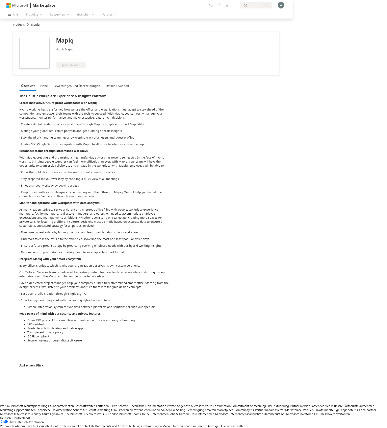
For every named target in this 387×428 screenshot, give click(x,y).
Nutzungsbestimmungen (145, 426)
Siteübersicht (70, 426)
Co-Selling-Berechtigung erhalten (193, 410)
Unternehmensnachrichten (246, 414)
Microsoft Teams (130, 414)
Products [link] (19, 24)
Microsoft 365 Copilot (103, 414)
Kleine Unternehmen (155, 414)
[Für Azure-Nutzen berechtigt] (87, 56)
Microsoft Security (29, 414)
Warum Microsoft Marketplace (20, 406)
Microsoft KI (8, 414)
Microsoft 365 (79, 414)
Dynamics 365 (59, 414)
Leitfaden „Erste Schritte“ (112, 406)
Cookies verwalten (233, 426)
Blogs (45, 406)
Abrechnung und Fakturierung (269, 406)
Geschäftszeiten (85, 406)
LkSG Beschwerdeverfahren (332, 414)
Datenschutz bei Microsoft (281, 414)
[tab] (28, 85)
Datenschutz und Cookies (111, 426)
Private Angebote (178, 406)
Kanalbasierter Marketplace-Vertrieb (289, 410)
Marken (167, 426)
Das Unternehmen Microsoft (209, 414)
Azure (45, 414)
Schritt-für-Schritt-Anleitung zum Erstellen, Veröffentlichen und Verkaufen (122, 410)
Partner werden (300, 406)
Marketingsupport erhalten (17, 410)
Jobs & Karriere (179, 414)
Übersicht (28, 86)
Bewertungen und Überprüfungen (76, 86)
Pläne (44, 86)
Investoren (306, 414)
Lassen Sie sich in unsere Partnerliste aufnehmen (342, 406)
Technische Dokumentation (148, 406)
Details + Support (117, 86)
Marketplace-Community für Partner (240, 410)
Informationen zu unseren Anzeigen (196, 426)
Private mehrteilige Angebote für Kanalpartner (345, 410)
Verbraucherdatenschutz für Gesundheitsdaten (30, 426)
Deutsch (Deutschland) (15, 418)
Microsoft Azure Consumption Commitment (220, 406)
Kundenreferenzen (62, 406)
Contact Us (87, 426)
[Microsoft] (17, 5)
